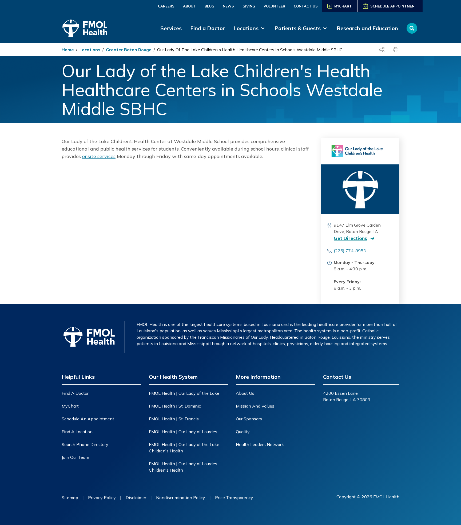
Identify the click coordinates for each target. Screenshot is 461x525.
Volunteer (274, 6)
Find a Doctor (207, 28)
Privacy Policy (102, 497)
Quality (243, 431)
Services (171, 28)
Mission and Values (255, 406)
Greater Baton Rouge (129, 49)
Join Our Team (75, 457)
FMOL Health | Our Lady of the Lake (184, 393)
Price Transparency (234, 497)
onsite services (99, 156)
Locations (90, 49)
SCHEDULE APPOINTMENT (393, 6)
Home (68, 49)
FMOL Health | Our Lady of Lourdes (183, 431)
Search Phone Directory (85, 444)
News (228, 6)
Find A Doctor (75, 393)
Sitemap (70, 497)
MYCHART (343, 6)
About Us (245, 393)
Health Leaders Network (260, 444)
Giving (249, 6)
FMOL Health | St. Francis (174, 418)
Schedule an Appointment (88, 418)
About (189, 6)
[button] (359, 238)
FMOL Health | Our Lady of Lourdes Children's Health (183, 467)
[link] (249, 28)
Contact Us (306, 6)
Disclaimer (136, 497)
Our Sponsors (249, 418)
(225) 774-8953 (350, 250)
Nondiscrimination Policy (180, 497)
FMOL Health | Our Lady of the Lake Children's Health (184, 447)
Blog (209, 6)
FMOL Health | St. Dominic (175, 406)
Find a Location (77, 431)
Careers (166, 6)
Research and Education (367, 28)
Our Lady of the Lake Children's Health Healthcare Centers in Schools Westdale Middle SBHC (250, 49)
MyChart (70, 406)
